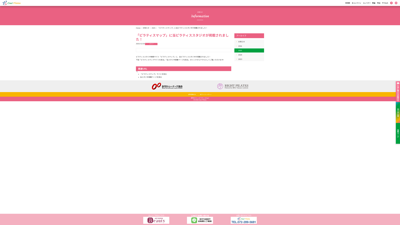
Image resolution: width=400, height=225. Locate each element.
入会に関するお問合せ (398, 93)
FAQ (378, 3)
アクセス (385, 3)
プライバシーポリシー (206, 94)
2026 (240, 46)
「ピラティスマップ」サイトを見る (153, 74)
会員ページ (398, 133)
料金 (373, 3)
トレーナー (367, 3)
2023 (240, 59)
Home (138, 28)
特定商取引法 (192, 94)
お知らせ (146, 28)
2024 (240, 55)
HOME (347, 3)
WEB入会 (398, 112)
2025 (153, 28)
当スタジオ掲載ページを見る (151, 77)
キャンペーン (356, 3)
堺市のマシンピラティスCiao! (200, 98)
